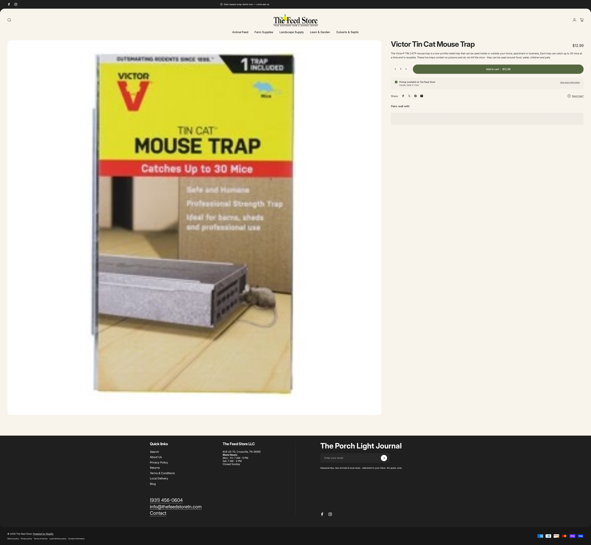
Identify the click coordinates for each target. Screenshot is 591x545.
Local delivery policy (57, 539)
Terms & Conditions (162, 473)
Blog (153, 483)
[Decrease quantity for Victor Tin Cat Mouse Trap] (394, 69)
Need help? (578, 96)
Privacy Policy (159, 462)
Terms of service (41, 539)
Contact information (76, 539)
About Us (156, 457)
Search (154, 451)
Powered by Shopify (43, 533)
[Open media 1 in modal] (194, 227)
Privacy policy (26, 539)
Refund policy (13, 539)
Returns (155, 467)
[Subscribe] (384, 458)
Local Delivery (159, 478)
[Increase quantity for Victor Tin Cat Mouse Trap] (406, 69)
